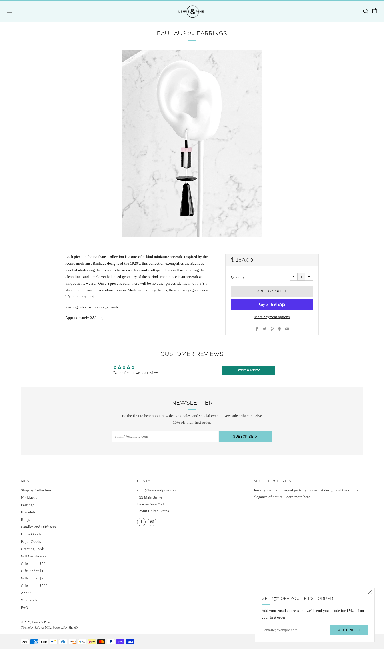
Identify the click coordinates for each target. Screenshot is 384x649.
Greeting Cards (33, 549)
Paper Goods (31, 541)
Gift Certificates (33, 556)
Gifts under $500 (34, 585)
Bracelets (28, 512)
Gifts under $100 (34, 571)
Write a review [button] (249, 370)
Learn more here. (297, 497)
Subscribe (243, 437)
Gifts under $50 (33, 563)
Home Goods (31, 534)
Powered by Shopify (65, 627)
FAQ (24, 607)
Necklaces (29, 497)
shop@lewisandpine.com (157, 490)
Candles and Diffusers (38, 527)
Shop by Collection (36, 490)
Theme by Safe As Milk (36, 627)
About (26, 593)
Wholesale (29, 600)
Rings (25, 519)
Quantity (238, 277)
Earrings (27, 505)
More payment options (272, 317)
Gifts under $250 (34, 578)
